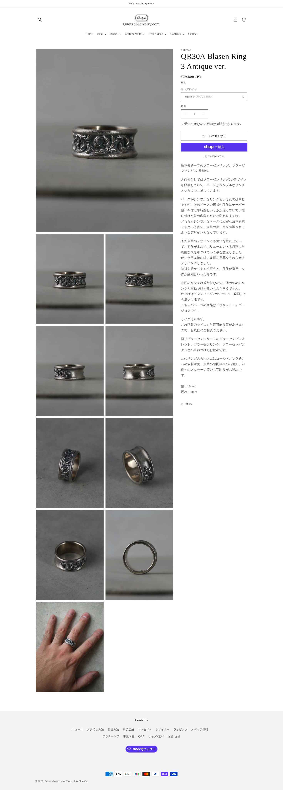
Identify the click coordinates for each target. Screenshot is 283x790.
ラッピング (180, 729)
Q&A (141, 736)
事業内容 (128, 736)
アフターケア (111, 736)
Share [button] (188, 403)
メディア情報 (199, 729)
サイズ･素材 (156, 736)
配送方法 (113, 729)
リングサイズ (188, 89)
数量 (183, 106)
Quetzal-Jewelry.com (55, 781)
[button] (40, 19)
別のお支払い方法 (214, 156)
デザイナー (163, 729)
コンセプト (145, 729)
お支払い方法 (95, 729)
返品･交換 (174, 736)
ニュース (77, 729)
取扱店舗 (128, 729)
